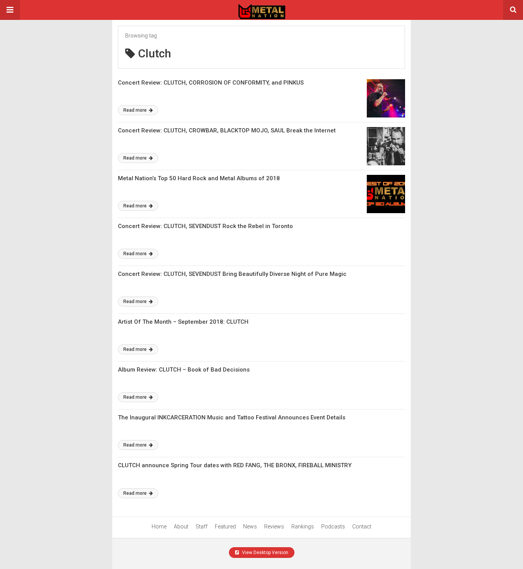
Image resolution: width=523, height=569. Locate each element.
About (181, 526)
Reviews (274, 526)
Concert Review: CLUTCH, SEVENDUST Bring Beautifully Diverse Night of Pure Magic (232, 274)
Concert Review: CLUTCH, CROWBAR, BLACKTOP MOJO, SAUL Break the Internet (227, 130)
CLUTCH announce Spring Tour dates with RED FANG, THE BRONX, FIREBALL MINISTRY (234, 465)
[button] (10, 10)
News (250, 526)
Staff (202, 526)
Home (159, 526)
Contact (361, 526)
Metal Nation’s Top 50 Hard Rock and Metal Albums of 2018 (199, 178)
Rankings (302, 526)
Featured (225, 526)
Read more (135, 110)
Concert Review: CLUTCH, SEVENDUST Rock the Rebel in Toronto (205, 226)
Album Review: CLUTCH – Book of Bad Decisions (184, 369)
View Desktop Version (264, 552)
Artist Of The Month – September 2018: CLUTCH (183, 321)
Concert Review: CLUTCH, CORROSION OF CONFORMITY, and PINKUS (211, 82)
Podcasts (333, 526)
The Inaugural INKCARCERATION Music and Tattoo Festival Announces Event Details (231, 417)
